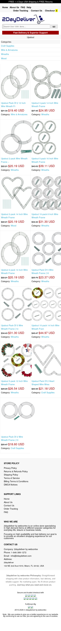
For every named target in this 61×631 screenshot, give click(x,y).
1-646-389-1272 (18, 552)
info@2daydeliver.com (21, 555)
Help (29, 7)
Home (5, 7)
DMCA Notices (10, 484)
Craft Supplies (7, 45)
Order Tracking (20, 10)
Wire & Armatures (9, 49)
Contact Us (36, 10)
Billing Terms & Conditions (16, 481)
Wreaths (5, 54)
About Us (14, 7)
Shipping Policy (11, 474)
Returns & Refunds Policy (16, 471)
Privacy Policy (10, 467)
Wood (4, 58)
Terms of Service (12, 478)
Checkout (50, 10)
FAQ (23, 7)
